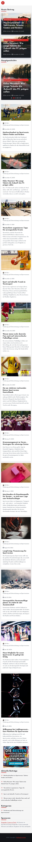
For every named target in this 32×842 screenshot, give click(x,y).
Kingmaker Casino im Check (8, 822)
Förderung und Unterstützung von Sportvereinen (13, 19)
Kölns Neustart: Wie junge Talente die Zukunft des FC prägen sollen (13, 183)
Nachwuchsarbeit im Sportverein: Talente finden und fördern (13, 25)
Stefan (8, 31)
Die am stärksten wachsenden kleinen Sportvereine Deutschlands (14, 390)
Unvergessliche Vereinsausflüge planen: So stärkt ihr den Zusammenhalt (15, 603)
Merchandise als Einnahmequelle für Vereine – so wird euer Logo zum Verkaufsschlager (16, 496)
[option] (16, 82)
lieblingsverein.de (21, 837)
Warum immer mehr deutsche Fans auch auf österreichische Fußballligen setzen (14, 336)
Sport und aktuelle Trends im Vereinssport (16, 794)
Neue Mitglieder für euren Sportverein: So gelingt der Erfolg (13, 655)
